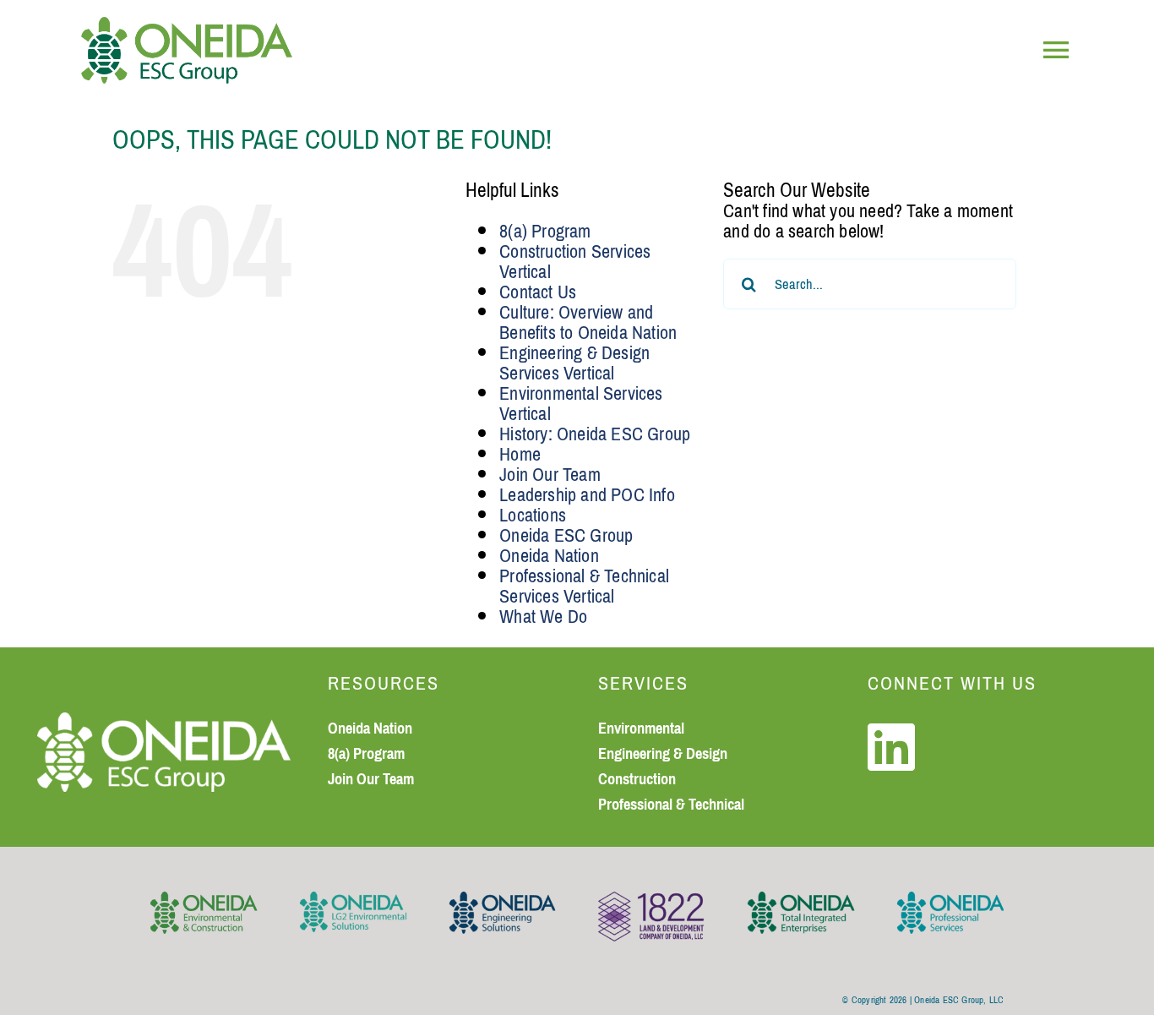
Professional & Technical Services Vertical (584, 586)
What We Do (543, 616)
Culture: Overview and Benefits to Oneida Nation (588, 322)
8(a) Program (545, 231)
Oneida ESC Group (566, 535)
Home (520, 454)
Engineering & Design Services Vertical (574, 363)
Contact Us (537, 292)
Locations (532, 515)
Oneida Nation (549, 555)
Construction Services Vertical (574, 261)
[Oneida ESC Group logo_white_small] (164, 722)
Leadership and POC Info (587, 494)
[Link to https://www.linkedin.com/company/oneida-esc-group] (891, 747)
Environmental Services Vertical (580, 403)
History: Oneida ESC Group (594, 434)
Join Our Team (550, 474)
